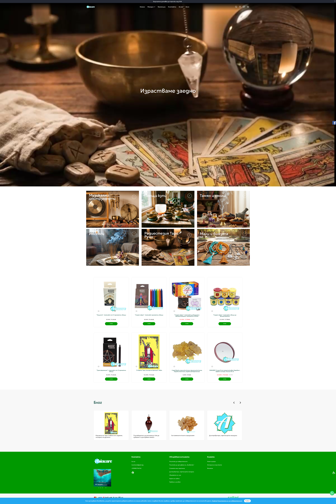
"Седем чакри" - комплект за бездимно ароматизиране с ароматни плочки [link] (186, 315)
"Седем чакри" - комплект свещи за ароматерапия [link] (224, 315)
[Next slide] (240, 402)
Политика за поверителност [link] (178, 461)
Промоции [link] (161, 7)
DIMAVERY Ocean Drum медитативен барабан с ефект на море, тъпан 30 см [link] (224, 371)
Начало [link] (142, 7)
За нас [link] (181, 7)
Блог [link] (187, 7)
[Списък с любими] (244, 7)
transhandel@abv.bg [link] (137, 465)
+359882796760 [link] (136, 468)
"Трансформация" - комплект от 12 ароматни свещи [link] (111, 371)
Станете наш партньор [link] (177, 468)
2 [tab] (101, 488)
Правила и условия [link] (174, 482)
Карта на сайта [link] (174, 478)
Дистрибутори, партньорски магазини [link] (181, 472)
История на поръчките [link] (214, 465)
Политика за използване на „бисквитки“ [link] (181, 465)
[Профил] (240, 6)
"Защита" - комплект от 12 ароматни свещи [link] (111, 315)
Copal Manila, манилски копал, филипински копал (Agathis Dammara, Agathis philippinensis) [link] (187, 371)
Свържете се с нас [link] (172, 6)
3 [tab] (102, 488)
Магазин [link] (151, 7)
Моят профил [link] (211, 461)
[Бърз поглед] (98, 311)
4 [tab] (104, 488)
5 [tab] (106, 488)
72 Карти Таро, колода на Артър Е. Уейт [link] (149, 370)
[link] (332, 493)
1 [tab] (99, 488)
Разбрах (247, 500)
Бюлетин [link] (210, 468)
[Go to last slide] (234, 402)
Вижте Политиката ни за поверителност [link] (227, 501)
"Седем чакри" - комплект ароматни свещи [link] (149, 315)
